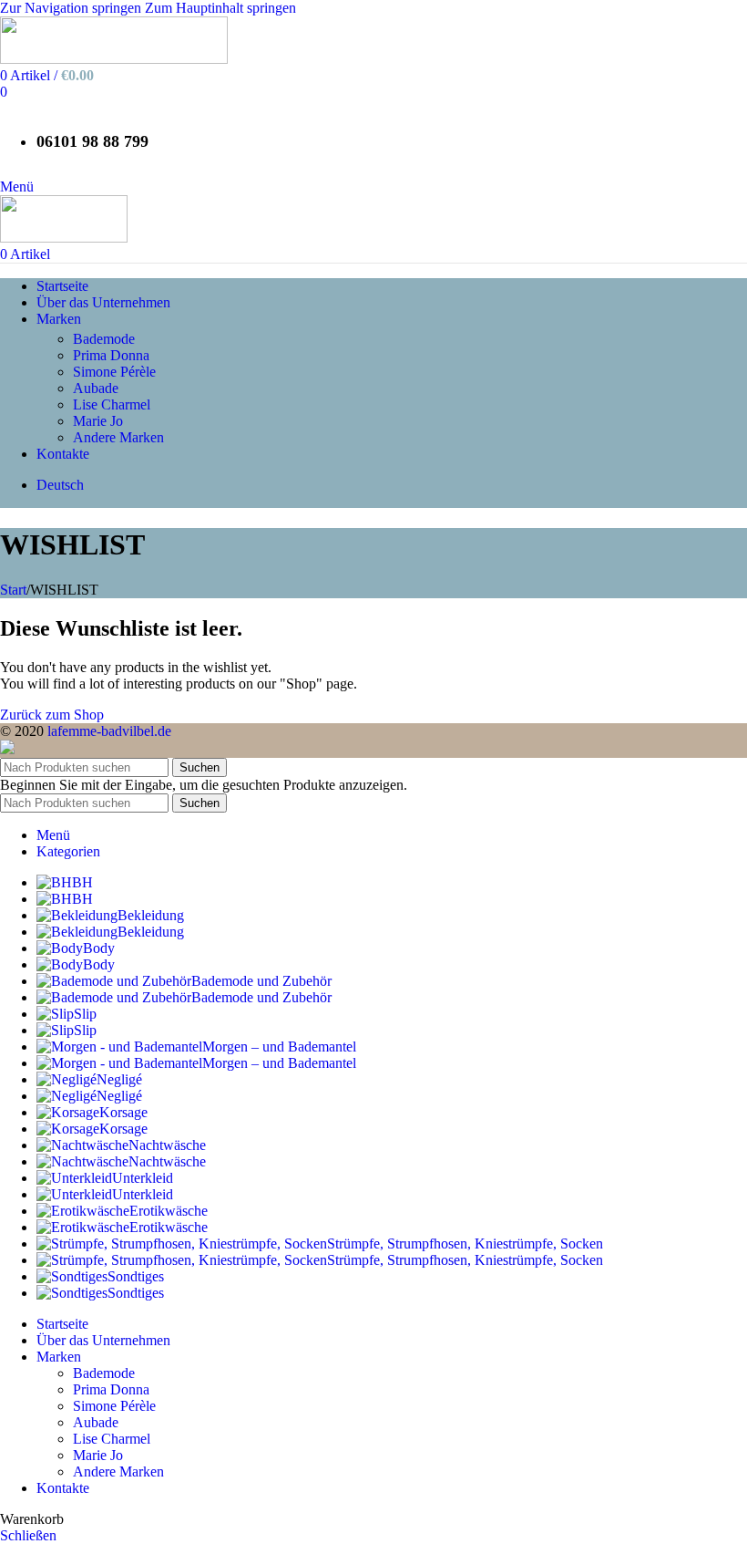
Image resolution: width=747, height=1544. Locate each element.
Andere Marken (118, 437)
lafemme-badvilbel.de (109, 731)
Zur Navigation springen (72, 8)
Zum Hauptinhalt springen (220, 8)
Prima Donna (111, 355)
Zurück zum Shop (52, 714)
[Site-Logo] (114, 59)
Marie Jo (98, 421)
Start (13, 589)
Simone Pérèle (114, 371)
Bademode (104, 339)
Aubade (95, 388)
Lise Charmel (111, 404)
